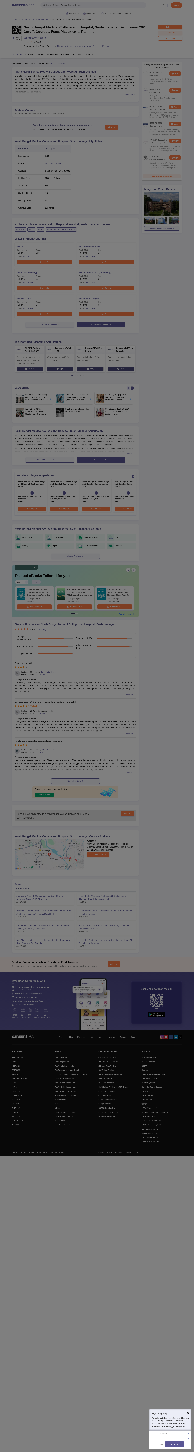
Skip (161, 1444)
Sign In (174, 1444)
